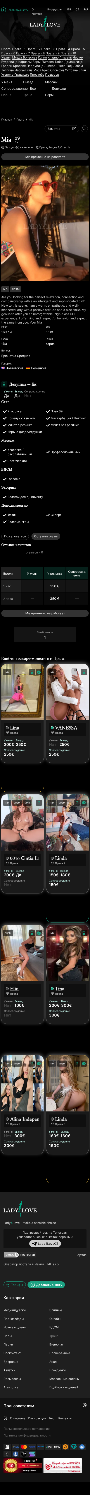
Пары (49, 95)
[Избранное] (84, 128)
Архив (82, 1255)
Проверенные (59, 1353)
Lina (14, 728)
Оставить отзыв (46, 536)
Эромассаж (12, 1379)
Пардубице (35, 66)
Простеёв (37, 74)
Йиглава (48, 61)
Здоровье (10, 1361)
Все (33, 88)
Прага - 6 (8, 53)
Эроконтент (12, 1353)
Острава (72, 70)
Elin (14, 989)
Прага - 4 (63, 49)
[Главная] (5, 1418)
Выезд (28, 82)
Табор (59, 61)
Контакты (65, 1418)
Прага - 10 (68, 53)
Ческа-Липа (24, 70)
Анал (53, 1361)
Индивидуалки (14, 1310)
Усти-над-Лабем (70, 66)
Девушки (59, 88)
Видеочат (56, 1344)
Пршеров (52, 74)
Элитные (55, 1310)
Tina (59, 989)
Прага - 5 (78, 49)
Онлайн (55, 1319)
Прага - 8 (38, 53)
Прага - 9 (53, 53)
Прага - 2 (33, 49)
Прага (20, 119)
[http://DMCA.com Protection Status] (20, 1254)
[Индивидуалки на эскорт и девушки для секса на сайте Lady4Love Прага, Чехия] (45, 39)
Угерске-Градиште (15, 74)
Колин (42, 57)
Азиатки (9, 1370)
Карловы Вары (29, 61)
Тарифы (17, 1285)
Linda (61, 858)
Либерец (50, 66)
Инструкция (54, 9)
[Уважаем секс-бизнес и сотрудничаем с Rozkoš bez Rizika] (62, 1465)
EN (69, 9)
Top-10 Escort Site (30, 1465)
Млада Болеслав (24, 57)
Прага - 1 (19, 49)
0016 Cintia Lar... (24, 858)
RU (86, 9)
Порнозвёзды (13, 1319)
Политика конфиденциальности (26, 1435)
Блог (52, 1418)
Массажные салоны (64, 1379)
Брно (45, 70)
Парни (6, 95)
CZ (77, 9)
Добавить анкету (17, 9)
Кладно (53, 57)
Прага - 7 (23, 53)
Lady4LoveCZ (48, 1243)
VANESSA (66, 728)
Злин (82, 70)
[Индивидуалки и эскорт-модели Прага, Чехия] (20, 1209)
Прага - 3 (48, 49)
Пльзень (65, 57)
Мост (37, 70)
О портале (37, 11)
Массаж (51, 82)
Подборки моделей (63, 1387)
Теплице (7, 70)
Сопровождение (14, 88)
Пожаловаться (15, 536)
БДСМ (54, 1327)
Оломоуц (57, 70)
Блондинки (57, 1370)
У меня (6, 82)
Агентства (10, 1387)
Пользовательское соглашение (26, 1428)
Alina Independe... (24, 1119)
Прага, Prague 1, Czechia (55, 147)
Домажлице (73, 61)
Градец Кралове (13, 66)
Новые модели (14, 1327)
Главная (6, 119)
